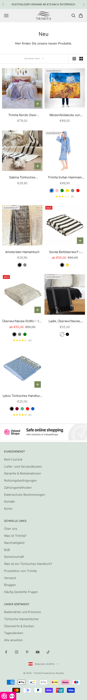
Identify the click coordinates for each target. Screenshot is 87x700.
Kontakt (9, 501)
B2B (7, 550)
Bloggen (10, 585)
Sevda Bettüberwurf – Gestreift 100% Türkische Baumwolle (65, 252)
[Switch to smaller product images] (81, 58)
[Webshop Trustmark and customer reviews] (43, 432)
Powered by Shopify (53, 673)
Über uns (10, 529)
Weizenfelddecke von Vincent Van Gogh (64, 115)
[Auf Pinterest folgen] (27, 652)
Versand (10, 578)
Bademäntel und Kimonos (22, 612)
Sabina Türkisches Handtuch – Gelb (22, 177)
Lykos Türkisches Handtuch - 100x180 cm (22, 396)
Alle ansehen (13, 640)
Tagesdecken (13, 633)
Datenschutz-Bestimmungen (24, 495)
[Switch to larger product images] (74, 58)
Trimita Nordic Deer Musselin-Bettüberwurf (22, 115)
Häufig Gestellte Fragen (21, 592)
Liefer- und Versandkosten (23, 466)
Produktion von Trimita (20, 571)
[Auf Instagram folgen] (17, 652)
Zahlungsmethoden (18, 487)
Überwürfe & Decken (19, 626)
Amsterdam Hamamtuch (22, 252)
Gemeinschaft (14, 557)
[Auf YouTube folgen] (38, 652)
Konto (8, 508)
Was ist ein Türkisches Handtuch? (28, 564)
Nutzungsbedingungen (20, 480)
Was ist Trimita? (15, 536)
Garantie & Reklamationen (22, 473)
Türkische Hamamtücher (21, 619)
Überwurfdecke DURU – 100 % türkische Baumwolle (22, 321)
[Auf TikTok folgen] (48, 652)
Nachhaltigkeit (14, 543)
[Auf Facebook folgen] (6, 652)
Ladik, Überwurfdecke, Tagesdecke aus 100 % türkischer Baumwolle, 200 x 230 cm (65, 321)
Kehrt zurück (13, 459)
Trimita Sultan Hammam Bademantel (65, 177)
